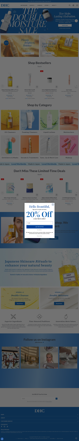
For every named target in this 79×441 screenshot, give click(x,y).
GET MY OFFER (39, 226)
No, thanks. (39, 229)
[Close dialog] (53, 204)
